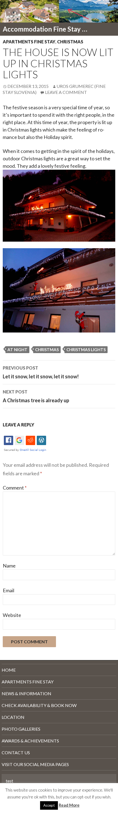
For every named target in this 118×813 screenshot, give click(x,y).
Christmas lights (86, 349)
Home (9, 669)
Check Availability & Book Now (39, 705)
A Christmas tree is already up (36, 396)
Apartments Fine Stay (29, 41)
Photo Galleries (21, 728)
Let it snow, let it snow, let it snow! (41, 372)
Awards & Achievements (30, 740)
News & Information (26, 693)
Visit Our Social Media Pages (35, 764)
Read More (69, 805)
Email (8, 590)
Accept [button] (49, 805)
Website (12, 615)
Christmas (70, 41)
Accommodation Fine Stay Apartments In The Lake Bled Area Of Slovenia (47, 29)
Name (9, 566)
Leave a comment (66, 92)
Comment (15, 488)
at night (17, 349)
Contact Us (16, 752)
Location (13, 717)
